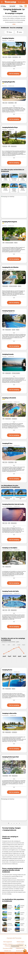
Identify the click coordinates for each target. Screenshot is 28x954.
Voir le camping (14, 73)
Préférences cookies (20, 948)
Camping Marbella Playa (10, 127)
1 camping (5, 180)
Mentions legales (20, 941)
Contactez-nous (7, 950)
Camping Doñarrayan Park (10, 757)
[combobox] (4, 6)
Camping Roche (7, 670)
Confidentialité (20, 944)
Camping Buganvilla (8, 82)
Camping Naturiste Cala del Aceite (13, 504)
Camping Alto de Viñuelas (10, 267)
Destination (3, 5)
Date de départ (12, 5)
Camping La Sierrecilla (9, 713)
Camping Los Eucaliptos (9, 547)
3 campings (14, 180)
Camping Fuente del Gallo (10, 591)
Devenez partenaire (20, 950)
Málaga (5, 178)
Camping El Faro (7, 443)
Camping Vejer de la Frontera (10, 907)
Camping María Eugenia (9, 221)
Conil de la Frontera (7, 402)
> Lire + (14, 24)
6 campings (14, 191)
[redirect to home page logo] (10, 2)
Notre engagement (7, 941)
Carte (20, 32)
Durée (20, 5)
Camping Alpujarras (8, 311)
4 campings (5, 190)
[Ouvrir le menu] (2, 2)
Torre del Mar (14, 178)
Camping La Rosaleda (9, 398)
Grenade (4, 225)
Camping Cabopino (8, 38)
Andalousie (11, 40)
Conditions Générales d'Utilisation (7, 945)
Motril (22, 178)
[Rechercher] (25, 6)
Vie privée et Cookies (7, 948)
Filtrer (10, 32)
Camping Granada (8, 354)
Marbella (4, 40)
